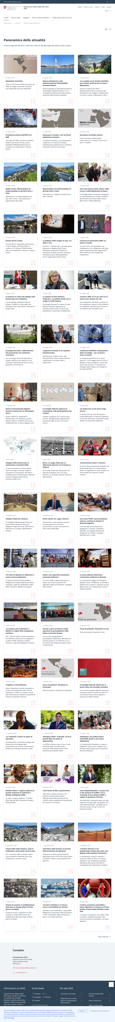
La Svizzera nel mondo (68, 994)
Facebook (37, 994)
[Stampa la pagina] (106, 29)
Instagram (37, 997)
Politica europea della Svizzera (96, 995)
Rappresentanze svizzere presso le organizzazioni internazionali (69, 1000)
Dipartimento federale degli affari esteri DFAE (36, 7)
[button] (6, 17)
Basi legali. (11, 1018)
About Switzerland (95, 1000)
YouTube (48, 997)
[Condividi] (110, 29)
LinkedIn (37, 1000)
